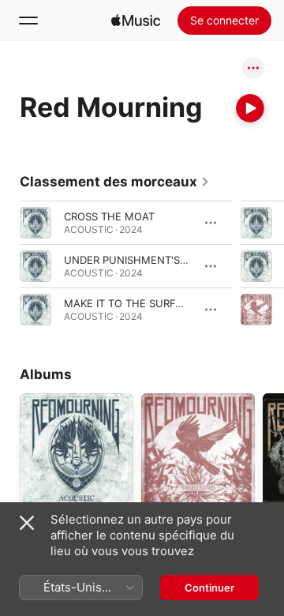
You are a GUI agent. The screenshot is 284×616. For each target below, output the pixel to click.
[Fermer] (27, 523)
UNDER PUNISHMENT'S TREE (136, 260)
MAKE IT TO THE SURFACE (130, 303)
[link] (115, 181)
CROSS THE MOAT (109, 216)
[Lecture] (250, 108)
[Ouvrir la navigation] (28, 20)
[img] (135, 20)
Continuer (209, 587)
